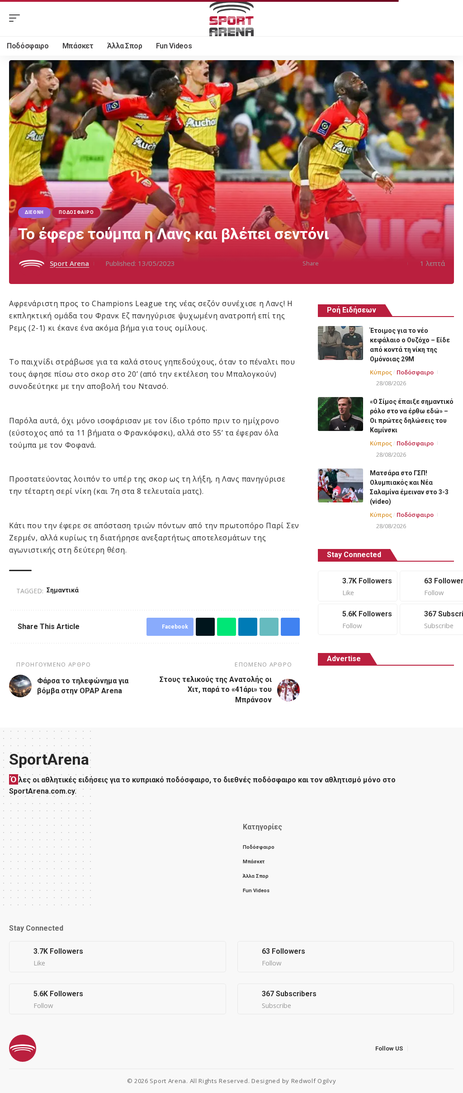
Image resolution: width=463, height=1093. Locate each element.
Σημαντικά (64, 590)
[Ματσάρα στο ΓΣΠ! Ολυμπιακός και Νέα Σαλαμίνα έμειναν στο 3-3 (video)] (340, 485)
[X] (345, 956)
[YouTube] (435, 1048)
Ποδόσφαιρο (76, 212)
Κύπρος (381, 372)
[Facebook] (357, 586)
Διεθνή (34, 212)
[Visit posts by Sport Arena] (31, 263)
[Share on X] (341, 263)
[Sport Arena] (231, 18)
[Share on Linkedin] (369, 263)
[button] (16, 18)
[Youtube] (345, 999)
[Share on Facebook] (327, 263)
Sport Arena (69, 263)
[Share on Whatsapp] (355, 263)
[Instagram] (357, 619)
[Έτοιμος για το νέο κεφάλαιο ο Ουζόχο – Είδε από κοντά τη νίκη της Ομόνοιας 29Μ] (340, 343)
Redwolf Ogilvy (313, 1081)
